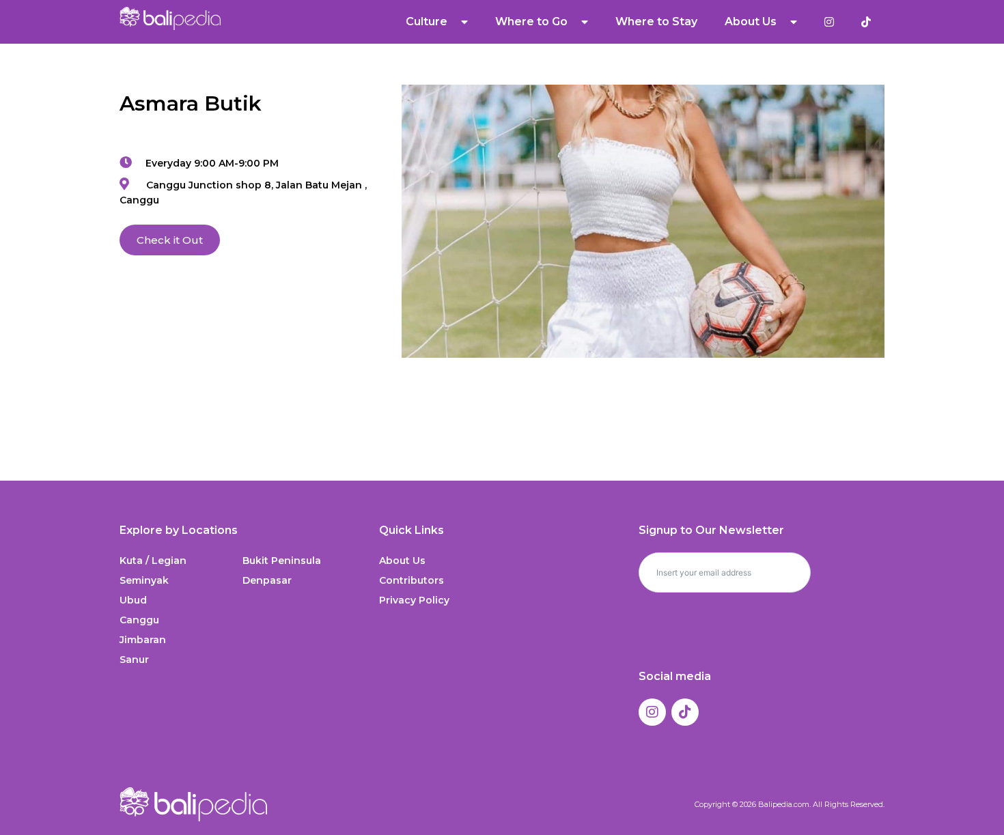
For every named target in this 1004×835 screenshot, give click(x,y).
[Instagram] (652, 712)
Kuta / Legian (153, 560)
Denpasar (267, 580)
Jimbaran (143, 640)
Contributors (411, 580)
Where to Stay (656, 21)
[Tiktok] (685, 712)
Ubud (133, 600)
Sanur (134, 659)
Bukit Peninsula (281, 560)
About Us (402, 560)
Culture (426, 21)
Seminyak (144, 580)
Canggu (139, 620)
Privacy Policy (414, 600)
